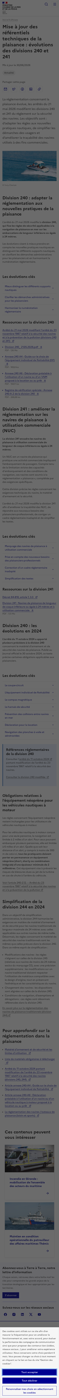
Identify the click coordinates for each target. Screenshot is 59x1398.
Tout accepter (29, 1372)
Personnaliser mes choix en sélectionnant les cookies (29, 1390)
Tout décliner (29, 1380)
